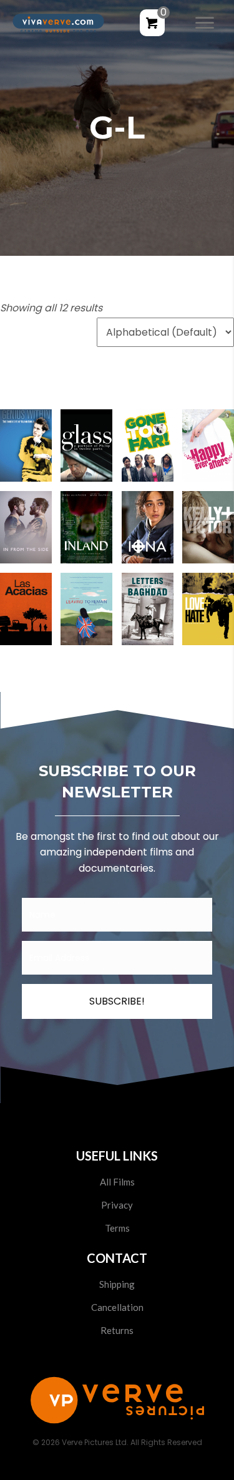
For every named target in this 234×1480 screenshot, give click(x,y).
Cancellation (117, 1307)
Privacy (117, 1204)
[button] (26, 454)
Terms (117, 1228)
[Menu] (204, 23)
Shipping (117, 1284)
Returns (117, 1330)
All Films (117, 1181)
